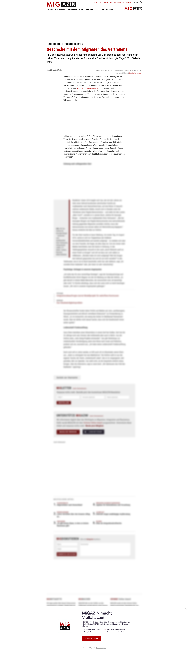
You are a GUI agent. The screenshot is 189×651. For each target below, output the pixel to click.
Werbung (129, 3)
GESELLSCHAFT (60, 9)
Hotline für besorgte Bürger (87, 88)
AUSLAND (89, 9)
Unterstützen (119, 3)
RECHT (81, 9)
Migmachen (108, 3)
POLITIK (50, 9)
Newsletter (98, 3)
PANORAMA (72, 9)
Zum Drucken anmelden (135, 73)
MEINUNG (109, 9)
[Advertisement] (94, 26)
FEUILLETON (99, 9)
